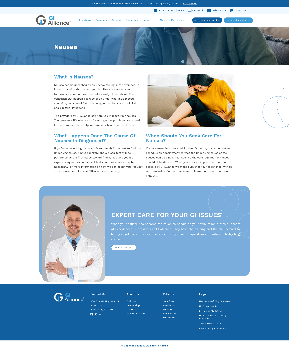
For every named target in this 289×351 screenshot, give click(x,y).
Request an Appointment (171, 10)
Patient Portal (219, 10)
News (163, 20)
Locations (85, 20)
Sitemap (163, 345)
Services (116, 20)
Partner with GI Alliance (238, 20)
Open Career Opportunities (207, 20)
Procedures (133, 20)
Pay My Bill (198, 10)
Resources (177, 20)
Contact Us (240, 10)
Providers (101, 20)
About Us (149, 20)
